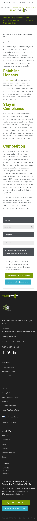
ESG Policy (5, 401)
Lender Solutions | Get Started (18, 282)
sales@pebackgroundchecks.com (24, 7)
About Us (5, 435)
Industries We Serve (9, 376)
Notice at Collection (9, 423)
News (4, 444)
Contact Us (6, 440)
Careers (4, 457)
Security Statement (9, 406)
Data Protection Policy (10, 397)
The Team (5, 448)
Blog (4, 37)
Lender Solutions (8, 367)
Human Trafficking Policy (10, 410)
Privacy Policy (7, 393)
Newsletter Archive (8, 453)
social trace (9, 80)
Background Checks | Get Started (19, 275)
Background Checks (25, 34)
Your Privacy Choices (12, 417)
